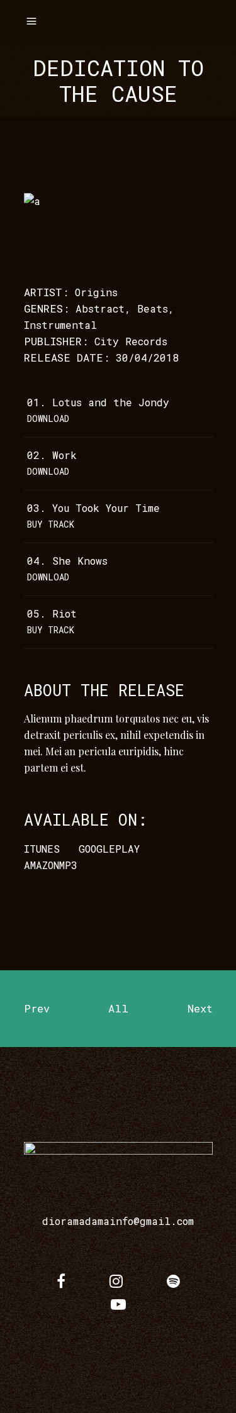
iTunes (42, 848)
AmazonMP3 (50, 865)
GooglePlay (109, 848)
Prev (37, 1008)
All (118, 1008)
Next (200, 1008)
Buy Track (50, 524)
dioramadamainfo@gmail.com (118, 1220)
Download (48, 418)
